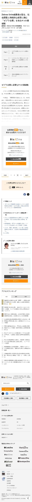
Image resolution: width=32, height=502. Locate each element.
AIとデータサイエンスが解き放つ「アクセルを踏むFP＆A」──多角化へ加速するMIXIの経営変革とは (17, 334)
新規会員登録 (16, 159)
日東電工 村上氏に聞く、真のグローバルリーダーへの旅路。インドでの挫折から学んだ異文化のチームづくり (17, 308)
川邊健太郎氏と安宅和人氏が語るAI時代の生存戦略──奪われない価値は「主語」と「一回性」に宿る (17, 355)
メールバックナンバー (17, 155)
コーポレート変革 (21, 425)
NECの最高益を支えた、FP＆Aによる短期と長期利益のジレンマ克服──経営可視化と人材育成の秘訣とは (17, 327)
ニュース (4, 405)
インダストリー (5, 425)
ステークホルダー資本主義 (7, 40)
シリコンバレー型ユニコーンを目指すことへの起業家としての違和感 (20, 59)
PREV (5, 175)
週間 (16, 296)
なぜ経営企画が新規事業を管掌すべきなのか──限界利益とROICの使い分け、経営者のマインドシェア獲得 (17, 320)
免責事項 (9, 481)
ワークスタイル (5, 428)
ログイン (17, 163)
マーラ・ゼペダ (5, 30)
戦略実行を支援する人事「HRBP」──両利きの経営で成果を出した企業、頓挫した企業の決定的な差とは (17, 302)
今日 (6, 296)
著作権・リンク (10, 474)
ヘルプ (8, 471)
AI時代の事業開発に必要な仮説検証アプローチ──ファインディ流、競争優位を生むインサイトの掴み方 (17, 362)
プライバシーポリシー (12, 487)
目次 (16, 46)
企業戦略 (10, 37)
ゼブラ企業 (16, 40)
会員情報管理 (10, 478)
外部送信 (9, 490)
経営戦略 (19, 419)
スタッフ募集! (10, 476)
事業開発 (4, 419)
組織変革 (4, 422)
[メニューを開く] (2, 2)
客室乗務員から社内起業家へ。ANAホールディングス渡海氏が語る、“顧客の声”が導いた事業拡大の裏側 (17, 348)
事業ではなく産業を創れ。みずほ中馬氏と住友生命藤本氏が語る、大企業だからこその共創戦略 (17, 315)
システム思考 (4, 37)
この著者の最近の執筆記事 (17, 251)
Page (6, 52)
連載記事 (4, 437)
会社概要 (9, 483)
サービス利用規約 (11, 485)
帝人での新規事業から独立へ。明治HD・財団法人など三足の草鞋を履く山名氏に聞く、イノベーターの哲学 (17, 341)
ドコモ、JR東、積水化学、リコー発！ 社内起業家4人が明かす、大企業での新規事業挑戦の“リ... (16, 229)
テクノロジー (20, 428)
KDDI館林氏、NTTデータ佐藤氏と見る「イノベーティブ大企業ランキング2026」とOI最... (16, 224)
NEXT (26, 175)
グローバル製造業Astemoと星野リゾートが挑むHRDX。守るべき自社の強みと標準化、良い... (16, 219)
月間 (26, 296)
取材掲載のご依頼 (23, 398)
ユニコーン (16, 37)
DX (17, 422)
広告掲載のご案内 (8, 398)
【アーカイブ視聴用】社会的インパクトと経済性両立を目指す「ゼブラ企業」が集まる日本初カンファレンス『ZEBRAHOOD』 (17, 205)
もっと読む (6, 233)
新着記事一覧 (6, 410)
